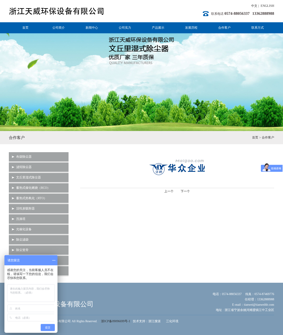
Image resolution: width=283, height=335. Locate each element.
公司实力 (125, 27)
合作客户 (224, 27)
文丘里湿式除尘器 (28, 177)
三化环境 (172, 321)
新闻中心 (92, 27)
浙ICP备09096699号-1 (115, 321)
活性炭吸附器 (25, 208)
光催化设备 (24, 229)
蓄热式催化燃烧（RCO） (33, 187)
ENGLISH (267, 5)
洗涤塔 (20, 219)
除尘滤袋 (22, 239)
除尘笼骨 (22, 250)
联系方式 (257, 27)
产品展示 (158, 27)
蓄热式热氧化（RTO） (31, 198)
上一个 (169, 191)
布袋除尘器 (24, 156)
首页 (25, 27)
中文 (254, 5)
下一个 (185, 191)
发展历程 (191, 27)
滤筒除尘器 (24, 167)
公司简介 (58, 27)
